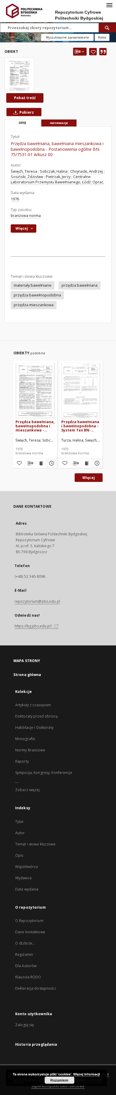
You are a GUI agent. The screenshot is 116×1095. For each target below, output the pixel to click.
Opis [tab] (22, 123)
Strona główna (27, 674)
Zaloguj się (24, 1024)
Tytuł (19, 821)
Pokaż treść (25, 97)
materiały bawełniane (32, 285)
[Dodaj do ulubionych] (93, 51)
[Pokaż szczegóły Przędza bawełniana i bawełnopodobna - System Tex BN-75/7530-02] (96, 463)
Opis (19, 855)
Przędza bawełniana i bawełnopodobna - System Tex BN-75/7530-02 (80, 426)
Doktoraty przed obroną (36, 716)
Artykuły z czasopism (33, 704)
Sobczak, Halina (54, 171)
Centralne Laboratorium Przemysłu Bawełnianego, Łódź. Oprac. (57, 179)
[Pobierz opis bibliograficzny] (29, 463)
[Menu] (109, 4)
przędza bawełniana (80, 285)
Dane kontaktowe (30, 931)
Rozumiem (59, 1080)
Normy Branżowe (30, 750)
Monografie (25, 738)
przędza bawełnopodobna (37, 295)
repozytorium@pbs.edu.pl (37, 601)
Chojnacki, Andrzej (86, 171)
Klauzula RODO (28, 977)
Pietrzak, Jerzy (58, 176)
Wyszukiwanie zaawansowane (67, 37)
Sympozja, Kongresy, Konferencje (43, 772)
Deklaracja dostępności (35, 988)
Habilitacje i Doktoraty (34, 727)
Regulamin (24, 954)
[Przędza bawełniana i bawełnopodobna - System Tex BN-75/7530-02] (81, 390)
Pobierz (26, 112)
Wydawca (23, 877)
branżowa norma (26, 215)
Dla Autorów (26, 965)
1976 (15, 198)
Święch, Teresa (24, 171)
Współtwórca (26, 866)
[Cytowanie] (103, 51)
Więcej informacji (86, 1074)
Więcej (88, 477)
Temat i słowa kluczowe (35, 844)
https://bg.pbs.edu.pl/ (34, 626)
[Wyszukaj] (107, 27)
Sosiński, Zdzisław (27, 176)
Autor (20, 832)
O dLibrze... (25, 943)
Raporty (22, 761)
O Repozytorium (29, 920)
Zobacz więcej (27, 789)
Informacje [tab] (59, 123)
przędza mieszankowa (34, 304)
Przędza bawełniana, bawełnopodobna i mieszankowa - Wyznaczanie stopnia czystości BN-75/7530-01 (34, 426)
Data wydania (26, 889)
